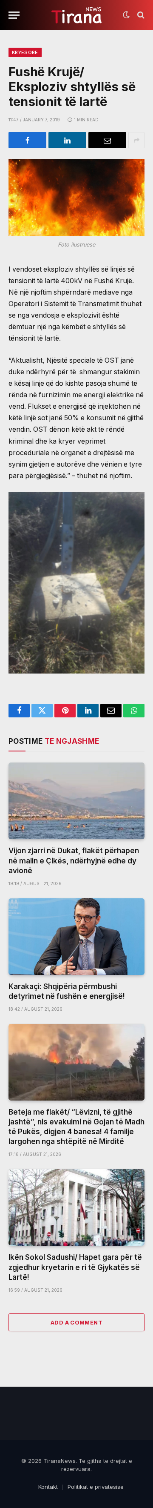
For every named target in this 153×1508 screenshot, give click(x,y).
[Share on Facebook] (27, 140)
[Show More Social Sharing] (136, 140)
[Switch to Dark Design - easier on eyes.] (126, 15)
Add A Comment (76, 1322)
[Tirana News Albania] (76, 15)
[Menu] (14, 15)
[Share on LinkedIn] (67, 140)
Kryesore (25, 52)
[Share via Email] (107, 140)
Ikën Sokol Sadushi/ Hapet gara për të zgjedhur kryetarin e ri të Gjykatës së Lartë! (75, 1267)
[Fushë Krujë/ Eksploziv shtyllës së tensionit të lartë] (76, 197)
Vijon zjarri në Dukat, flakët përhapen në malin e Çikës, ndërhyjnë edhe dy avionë (73, 860)
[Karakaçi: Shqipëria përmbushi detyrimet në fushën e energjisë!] (76, 936)
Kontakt (48, 1486)
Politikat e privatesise (96, 1486)
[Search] (140, 15)
